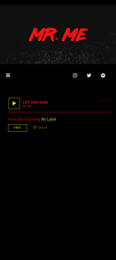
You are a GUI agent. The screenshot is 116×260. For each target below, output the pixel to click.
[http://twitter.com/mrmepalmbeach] (89, 75)
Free (17, 127)
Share (42, 127)
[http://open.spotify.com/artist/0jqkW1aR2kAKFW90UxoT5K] (103, 75)
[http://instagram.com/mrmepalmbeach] (75, 75)
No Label (48, 119)
